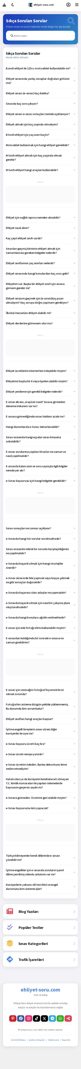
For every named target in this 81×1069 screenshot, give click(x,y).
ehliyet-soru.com (44, 4)
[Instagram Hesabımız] (28, 1018)
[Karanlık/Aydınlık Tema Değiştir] (12, 4)
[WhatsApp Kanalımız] (60, 1018)
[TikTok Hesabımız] (36, 1018)
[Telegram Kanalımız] (52, 1018)
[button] (40, 68)
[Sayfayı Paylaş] (68, 1018)
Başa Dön (66, 1040)
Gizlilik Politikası (18, 1040)
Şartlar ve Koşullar (37, 1040)
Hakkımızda (53, 1040)
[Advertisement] (40, 194)
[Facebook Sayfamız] (20, 1018)
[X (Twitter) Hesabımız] (44, 1018)
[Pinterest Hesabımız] (12, 1018)
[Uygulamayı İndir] (4, 4)
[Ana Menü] (77, 4)
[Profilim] (68, 4)
